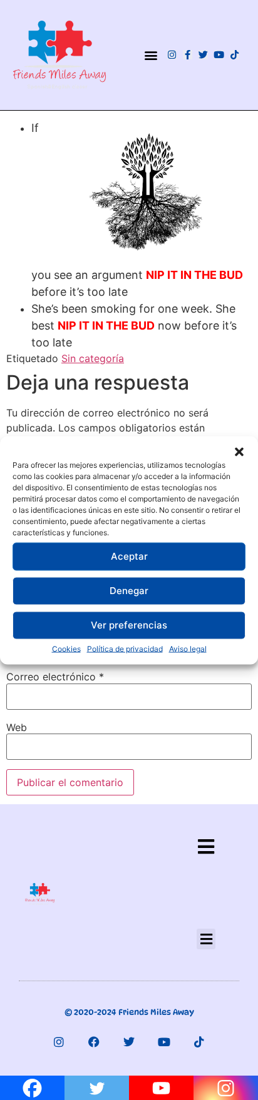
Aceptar (129, 556)
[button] (239, 451)
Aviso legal (188, 648)
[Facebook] (94, 1042)
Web (16, 727)
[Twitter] (203, 54)
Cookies (66, 648)
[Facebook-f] (187, 54)
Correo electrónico (55, 677)
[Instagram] (172, 54)
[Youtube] (219, 54)
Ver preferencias (129, 625)
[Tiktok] (234, 54)
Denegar (129, 591)
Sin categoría (92, 358)
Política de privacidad (125, 648)
